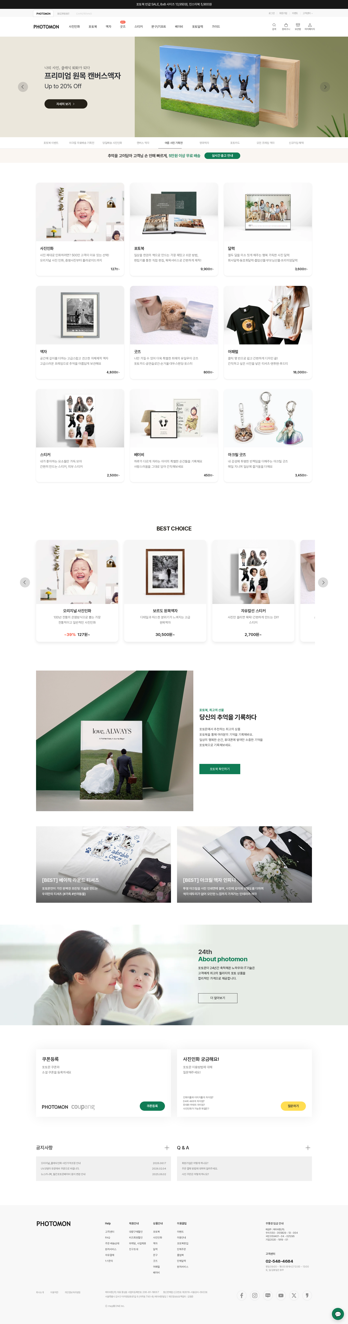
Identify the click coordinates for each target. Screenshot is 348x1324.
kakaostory (307, 1295)
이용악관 (54, 1292)
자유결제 (109, 1255)
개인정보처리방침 (72, 1292)
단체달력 (181, 1260)
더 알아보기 (217, 998)
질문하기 (293, 1106)
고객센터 (307, 13)
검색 (274, 27)
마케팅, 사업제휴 (137, 1243)
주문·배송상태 (112, 1243)
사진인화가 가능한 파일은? (196, 1108)
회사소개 (40, 1292)
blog (268, 1295)
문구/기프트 (158, 27)
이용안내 (181, 1237)
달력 (155, 1249)
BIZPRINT (63, 13)
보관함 (298, 27)
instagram (255, 1295)
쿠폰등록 (152, 1106)
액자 (108, 27)
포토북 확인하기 (220, 769)
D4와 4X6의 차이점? (193, 1101)
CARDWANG (84, 13)
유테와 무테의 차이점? (194, 1104)
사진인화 (74, 27)
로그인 (271, 13)
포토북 (93, 27)
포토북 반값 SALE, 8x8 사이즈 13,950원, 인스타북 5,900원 (174, 4)
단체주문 (181, 1249)
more (167, 1148)
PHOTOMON (43, 13)
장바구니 (286, 27)
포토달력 (197, 27)
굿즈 (122, 27)
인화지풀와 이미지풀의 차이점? (198, 1097)
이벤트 (295, 13)
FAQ (107, 1237)
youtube (281, 1295)
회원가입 (283, 13)
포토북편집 (182, 1243)
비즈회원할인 (136, 1237)
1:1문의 (109, 1260)
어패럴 (156, 1266)
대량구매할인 (136, 1231)
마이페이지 (310, 27)
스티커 (139, 27)
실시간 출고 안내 (222, 156)
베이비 (179, 27)
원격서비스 (110, 1249)
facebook (241, 1295)
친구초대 (133, 1249)
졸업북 (180, 1255)
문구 (155, 1255)
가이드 (216, 27)
